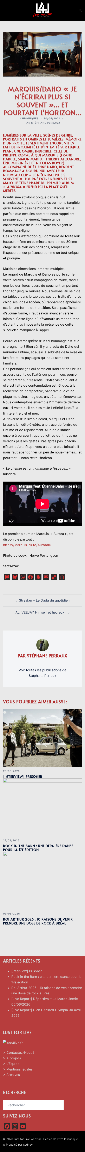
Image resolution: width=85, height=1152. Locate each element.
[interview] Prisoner (22, 776)
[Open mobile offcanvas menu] (16, 3)
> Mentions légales (18, 1069)
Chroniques (29, 118)
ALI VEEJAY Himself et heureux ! (40, 612)
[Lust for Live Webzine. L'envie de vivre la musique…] (42, 10)
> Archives (11, 1075)
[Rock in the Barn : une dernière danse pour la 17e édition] (42, 807)
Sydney (28, 1144)
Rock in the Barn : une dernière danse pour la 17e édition (38, 847)
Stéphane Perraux (45, 122)
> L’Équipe (11, 1064)
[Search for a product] (80, 10)
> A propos (12, 1058)
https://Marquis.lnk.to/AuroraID (27, 545)
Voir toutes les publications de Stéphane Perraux (42, 673)
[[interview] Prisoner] (42, 737)
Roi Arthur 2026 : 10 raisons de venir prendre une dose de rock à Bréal (38, 921)
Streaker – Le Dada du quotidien (44, 600)
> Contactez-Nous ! (18, 1052)
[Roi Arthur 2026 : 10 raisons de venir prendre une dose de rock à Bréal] (42, 880)
